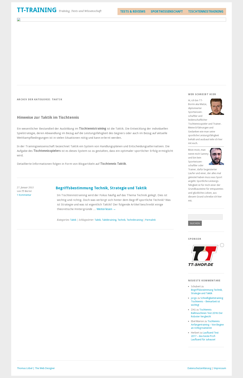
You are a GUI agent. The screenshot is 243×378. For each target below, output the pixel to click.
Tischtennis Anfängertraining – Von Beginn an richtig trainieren (207, 324)
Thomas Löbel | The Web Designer (36, 368)
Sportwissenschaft (167, 11)
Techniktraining (135, 220)
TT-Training (37, 10)
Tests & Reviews (132, 11)
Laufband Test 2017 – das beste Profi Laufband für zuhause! (205, 336)
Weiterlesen (106, 209)
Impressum (220, 368)
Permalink (150, 220)
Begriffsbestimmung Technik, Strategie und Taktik (101, 188)
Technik (121, 220)
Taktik (73, 220)
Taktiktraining (109, 220)
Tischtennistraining (205, 11)
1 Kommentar (24, 195)
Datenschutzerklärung (199, 368)
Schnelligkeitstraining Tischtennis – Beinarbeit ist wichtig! (207, 301)
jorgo (194, 298)
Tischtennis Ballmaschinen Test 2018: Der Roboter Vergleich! (207, 313)
